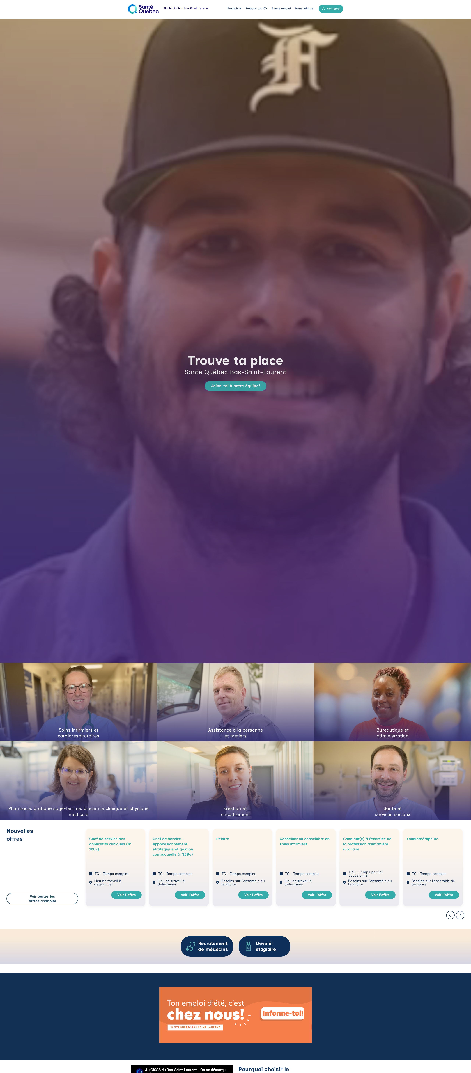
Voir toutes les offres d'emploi (42, 898)
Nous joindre (304, 8)
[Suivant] (460, 915)
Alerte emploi (281, 8)
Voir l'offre (126, 895)
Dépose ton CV (256, 8)
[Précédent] (450, 915)
